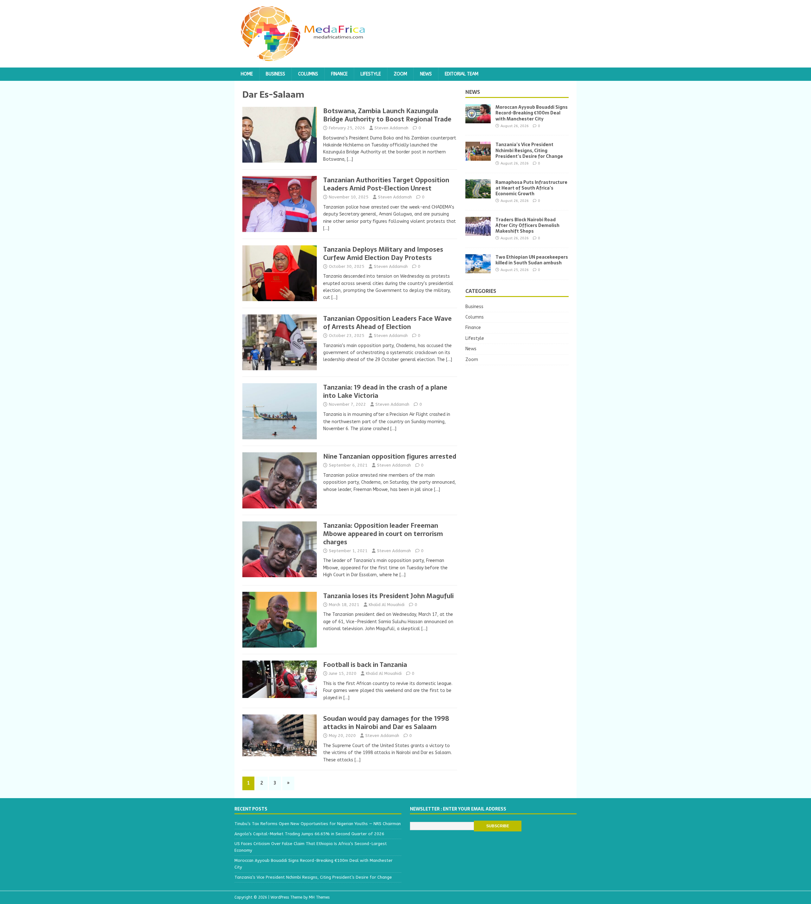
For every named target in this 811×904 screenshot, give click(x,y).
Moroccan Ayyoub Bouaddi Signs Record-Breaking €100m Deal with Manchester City (531, 113)
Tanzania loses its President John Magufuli (388, 596)
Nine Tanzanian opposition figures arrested (389, 456)
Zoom (400, 74)
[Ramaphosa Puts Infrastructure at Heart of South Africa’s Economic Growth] (478, 194)
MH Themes (319, 897)
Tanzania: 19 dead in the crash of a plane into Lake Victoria (385, 391)
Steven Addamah (391, 128)
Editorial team (461, 74)
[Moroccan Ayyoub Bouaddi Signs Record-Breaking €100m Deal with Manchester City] (478, 119)
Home (247, 74)
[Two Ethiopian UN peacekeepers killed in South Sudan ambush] (478, 269)
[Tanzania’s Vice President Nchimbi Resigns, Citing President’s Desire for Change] (478, 157)
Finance (339, 74)
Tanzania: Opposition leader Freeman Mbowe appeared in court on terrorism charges (383, 533)
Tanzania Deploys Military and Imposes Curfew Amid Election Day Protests (383, 253)
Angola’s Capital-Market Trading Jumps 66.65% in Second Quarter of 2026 (309, 833)
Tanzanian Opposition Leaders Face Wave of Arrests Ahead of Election (387, 322)
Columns (308, 74)
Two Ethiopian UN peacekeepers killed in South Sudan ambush (531, 260)
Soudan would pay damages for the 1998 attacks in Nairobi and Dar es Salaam (386, 723)
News (426, 74)
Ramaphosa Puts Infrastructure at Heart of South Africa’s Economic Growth (531, 188)
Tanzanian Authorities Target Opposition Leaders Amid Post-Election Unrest (386, 184)
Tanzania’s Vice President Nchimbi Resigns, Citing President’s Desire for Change (529, 150)
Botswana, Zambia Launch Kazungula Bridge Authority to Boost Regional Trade (387, 115)
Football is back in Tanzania (365, 665)
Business (275, 74)
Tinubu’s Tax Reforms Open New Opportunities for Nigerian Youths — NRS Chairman (317, 823)
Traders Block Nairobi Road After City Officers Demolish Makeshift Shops (527, 225)
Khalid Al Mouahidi (387, 604)
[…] (350, 159)
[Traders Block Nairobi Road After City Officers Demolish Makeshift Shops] (478, 232)
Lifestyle (371, 74)
